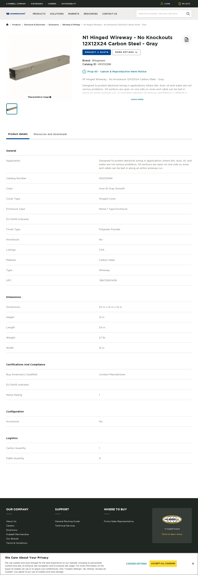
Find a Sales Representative (119, 521)
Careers (52, 4)
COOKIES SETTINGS (136, 563)
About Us (11, 521)
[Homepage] (8, 25)
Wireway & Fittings (71, 25)
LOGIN (167, 4)
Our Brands (37, 4)
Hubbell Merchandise (17, 534)
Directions (11, 530)
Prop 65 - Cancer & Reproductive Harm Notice (116, 72)
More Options (124, 52)
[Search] (188, 13)
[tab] (17, 134)
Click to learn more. (172, 534)
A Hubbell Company (16, 4)
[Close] (193, 563)
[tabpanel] (99, 318)
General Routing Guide (67, 521)
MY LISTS (186, 4)
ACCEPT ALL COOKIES (163, 563)
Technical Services (65, 525)
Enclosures (54, 25)
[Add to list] (187, 40)
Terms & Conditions (16, 543)
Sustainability (68, 4)
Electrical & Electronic (34, 25)
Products (16, 25)
